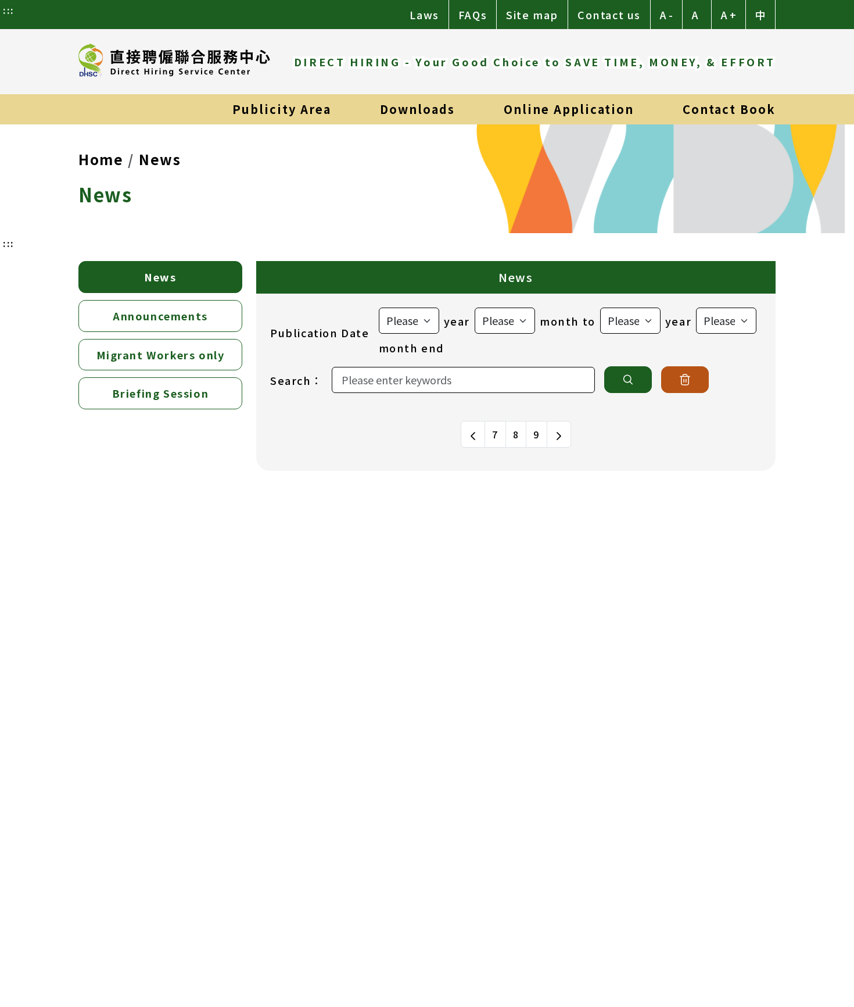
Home (100, 159)
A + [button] (728, 14)
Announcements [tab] (160, 315)
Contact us (609, 14)
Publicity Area (281, 109)
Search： (296, 380)
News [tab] (160, 276)
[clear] (685, 379)
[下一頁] (559, 434)
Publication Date (319, 332)
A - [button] (666, 14)
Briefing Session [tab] (160, 393)
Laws (424, 14)
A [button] (695, 14)
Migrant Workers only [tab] (160, 354)
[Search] (628, 379)
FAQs (472, 14)
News (160, 159)
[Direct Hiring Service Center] (174, 61)
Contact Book (729, 109)
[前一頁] (473, 434)
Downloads (417, 109)
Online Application (569, 109)
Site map (532, 14)
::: (9, 10)
